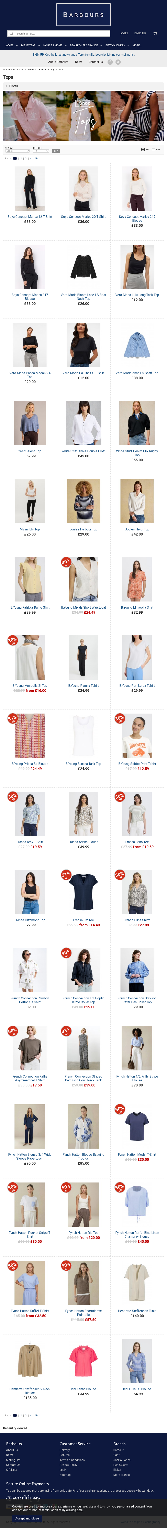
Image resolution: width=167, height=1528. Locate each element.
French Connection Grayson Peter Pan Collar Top (137, 1000)
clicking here (74, 1510)
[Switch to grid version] (143, 149)
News (78, 62)
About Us (12, 1450)
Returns (65, 1455)
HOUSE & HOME (52, 45)
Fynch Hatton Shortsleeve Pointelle (83, 1313)
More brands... (122, 1474)
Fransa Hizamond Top (29, 920)
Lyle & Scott (120, 1464)
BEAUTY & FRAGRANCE (84, 45)
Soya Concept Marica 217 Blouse (137, 218)
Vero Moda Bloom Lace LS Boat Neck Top (83, 297)
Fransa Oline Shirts (137, 920)
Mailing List (13, 1460)
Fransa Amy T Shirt (29, 842)
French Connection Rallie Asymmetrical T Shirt (29, 1078)
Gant (116, 1455)
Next (37, 158)
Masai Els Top (30, 529)
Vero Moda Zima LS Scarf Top (137, 373)
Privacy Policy (68, 1464)
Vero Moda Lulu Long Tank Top (137, 295)
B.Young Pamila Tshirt (83, 686)
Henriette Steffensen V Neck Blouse (30, 1391)
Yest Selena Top (29, 451)
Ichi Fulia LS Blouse (137, 1389)
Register (140, 33)
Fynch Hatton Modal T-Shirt (137, 1155)
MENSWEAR (28, 45)
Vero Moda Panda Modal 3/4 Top (30, 375)
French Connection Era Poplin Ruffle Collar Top (83, 1000)
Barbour (118, 1450)
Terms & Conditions (72, 1460)
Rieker (117, 1469)
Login (124, 33)
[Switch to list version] (154, 149)
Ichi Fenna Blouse (83, 1389)
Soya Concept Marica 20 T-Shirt (83, 217)
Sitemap (65, 1474)
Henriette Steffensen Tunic (137, 1311)
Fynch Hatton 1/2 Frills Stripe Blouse (137, 1078)
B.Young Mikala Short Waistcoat (83, 607)
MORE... (137, 45)
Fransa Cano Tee (137, 842)
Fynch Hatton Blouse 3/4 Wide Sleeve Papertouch (30, 1156)
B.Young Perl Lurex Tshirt (137, 686)
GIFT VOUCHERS (115, 45)
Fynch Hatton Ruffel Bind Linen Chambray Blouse (137, 1235)
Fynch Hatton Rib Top (83, 1233)
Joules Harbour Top (83, 529)
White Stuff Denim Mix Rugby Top (137, 453)
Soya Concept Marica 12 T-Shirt (30, 217)
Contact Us (96, 62)
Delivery (65, 1450)
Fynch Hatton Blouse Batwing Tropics (83, 1156)
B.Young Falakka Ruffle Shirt (29, 607)
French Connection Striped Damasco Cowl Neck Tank (83, 1078)
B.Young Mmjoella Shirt (137, 607)
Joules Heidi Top (137, 529)
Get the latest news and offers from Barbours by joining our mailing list (84, 54)
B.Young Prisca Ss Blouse (30, 764)
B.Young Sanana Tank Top (83, 764)
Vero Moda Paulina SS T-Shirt (83, 373)
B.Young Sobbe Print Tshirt (137, 764)
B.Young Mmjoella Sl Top (29, 686)
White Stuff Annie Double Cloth (83, 451)
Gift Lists (11, 1469)
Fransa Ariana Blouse (83, 842)
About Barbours (58, 62)
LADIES (9, 45)
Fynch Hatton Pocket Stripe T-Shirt (30, 1235)
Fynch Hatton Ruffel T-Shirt (30, 1311)
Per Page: (37, 148)
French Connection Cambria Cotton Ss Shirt (30, 1000)
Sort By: (9, 148)
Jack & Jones (122, 1460)
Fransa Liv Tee (83, 920)
